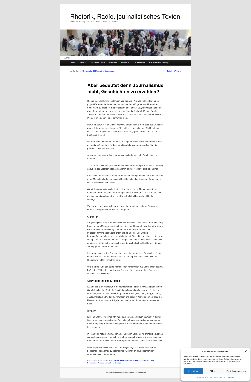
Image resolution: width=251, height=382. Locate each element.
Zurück (168, 71)
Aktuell (73, 62)
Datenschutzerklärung (217, 377)
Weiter (177, 71)
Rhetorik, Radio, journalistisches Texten (125, 15)
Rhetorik (83, 62)
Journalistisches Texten (129, 360)
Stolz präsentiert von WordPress (134, 372)
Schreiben (113, 62)
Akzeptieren (193, 371)
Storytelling (142, 360)
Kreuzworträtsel (139, 62)
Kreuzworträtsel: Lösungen (159, 62)
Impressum (231, 377)
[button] (245, 351)
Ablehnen (214, 371)
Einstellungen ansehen (236, 371)
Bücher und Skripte (97, 62)
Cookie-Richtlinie (202, 377)
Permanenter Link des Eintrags (109, 363)
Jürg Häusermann (107, 71)
